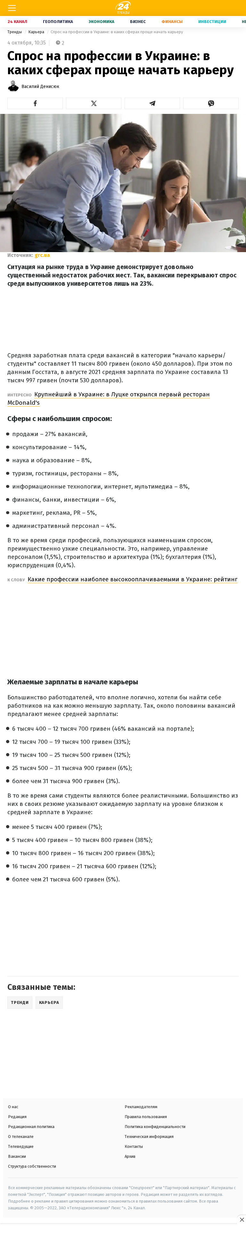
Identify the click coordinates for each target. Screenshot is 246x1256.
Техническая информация (149, 1136)
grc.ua (42, 255)
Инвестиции (212, 21)
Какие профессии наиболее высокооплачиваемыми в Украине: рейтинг (132, 579)
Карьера (36, 32)
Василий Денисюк (40, 86)
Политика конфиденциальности (155, 1126)
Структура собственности (32, 1166)
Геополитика (58, 21)
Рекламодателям (141, 1106)
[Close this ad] (241, 1219)
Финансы (172, 21)
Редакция (17, 1116)
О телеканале (21, 1136)
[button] (35, 103)
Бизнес (138, 21)
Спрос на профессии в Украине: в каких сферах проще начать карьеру (117, 32)
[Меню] (12, 8)
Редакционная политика (31, 1126)
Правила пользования (146, 1116)
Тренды (15, 32)
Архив (130, 1156)
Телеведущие (21, 1146)
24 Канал (17, 21)
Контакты (134, 1146)
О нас (13, 1106)
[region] (123, 1240)
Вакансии (17, 1156)
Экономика (101, 21)
